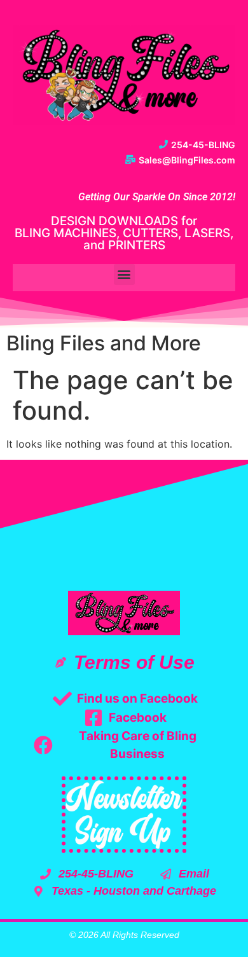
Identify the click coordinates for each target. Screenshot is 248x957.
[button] (124, 274)
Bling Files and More (103, 343)
